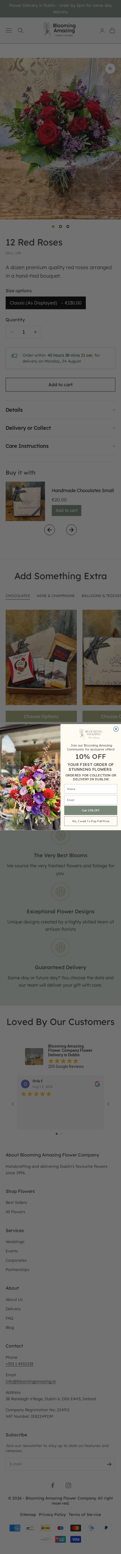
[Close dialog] (116, 729)
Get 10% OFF (91, 810)
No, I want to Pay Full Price (90, 821)
